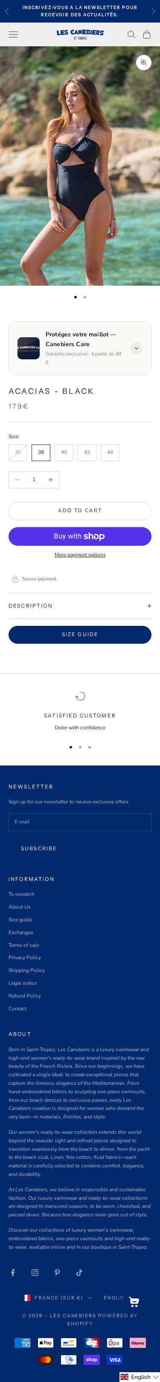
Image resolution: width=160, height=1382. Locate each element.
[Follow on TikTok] (79, 1272)
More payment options (80, 554)
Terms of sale (24, 945)
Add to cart (80, 510)
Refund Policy (25, 995)
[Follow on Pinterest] (57, 1272)
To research (22, 894)
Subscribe (39, 848)
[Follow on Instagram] (35, 1272)
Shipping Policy (27, 970)
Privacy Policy (25, 957)
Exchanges (21, 932)
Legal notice (23, 983)
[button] (139, 1377)
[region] (80, 711)
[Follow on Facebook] (13, 1272)
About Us (20, 906)
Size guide (80, 634)
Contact (17, 1008)
